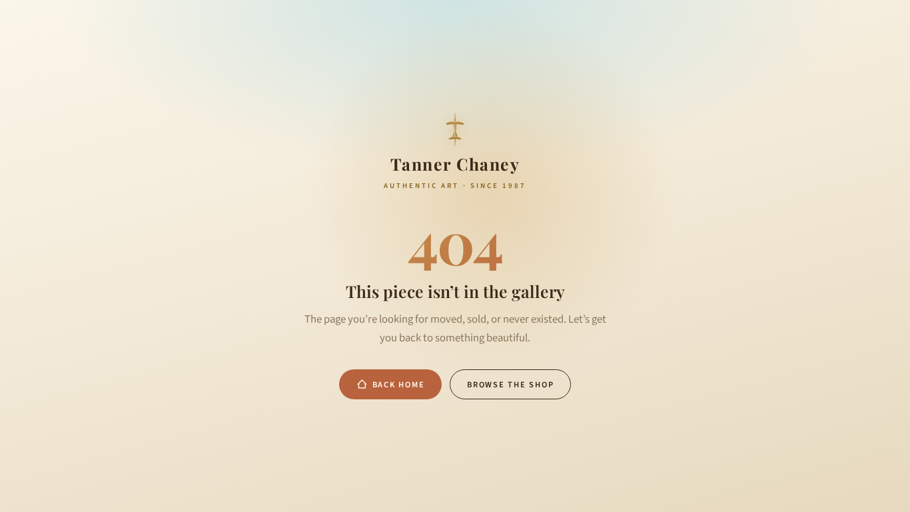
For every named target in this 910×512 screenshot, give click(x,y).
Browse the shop (510, 385)
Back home (398, 385)
